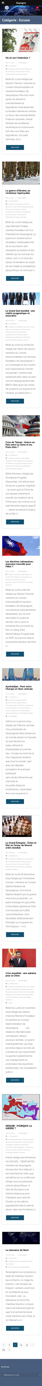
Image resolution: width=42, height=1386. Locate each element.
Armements (19, 204)
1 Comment (12, 66)
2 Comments (12, 455)
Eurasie (12, 71)
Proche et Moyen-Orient (14, 997)
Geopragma (22, 63)
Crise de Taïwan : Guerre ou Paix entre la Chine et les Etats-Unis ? (20, 445)
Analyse (11, 69)
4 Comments (12, 856)
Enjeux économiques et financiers (18, 329)
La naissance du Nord (17, 1250)
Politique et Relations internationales (19, 994)
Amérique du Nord (14, 1139)
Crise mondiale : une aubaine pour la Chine (21, 974)
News (28, 71)
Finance (22, 580)
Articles (17, 69)
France (23, 209)
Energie (25, 207)
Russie (18, 217)
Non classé (10, 1264)
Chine (19, 207)
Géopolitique (25, 1267)
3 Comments (12, 697)
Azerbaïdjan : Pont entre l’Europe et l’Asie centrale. (19, 687)
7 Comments (12, 1136)
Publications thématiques (20, 710)
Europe (8, 209)
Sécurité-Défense (12, 713)
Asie (22, 69)
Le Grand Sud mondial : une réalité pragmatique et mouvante (20, 313)
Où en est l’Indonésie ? (18, 57)
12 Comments (13, 201)
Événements (20, 71)
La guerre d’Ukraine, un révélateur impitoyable (18, 192)
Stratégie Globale (26, 713)
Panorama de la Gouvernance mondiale (20, 992)
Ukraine (24, 217)
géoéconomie (11, 582)
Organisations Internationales (16, 74)
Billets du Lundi (11, 207)
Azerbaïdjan (12, 716)
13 (3, 1350)
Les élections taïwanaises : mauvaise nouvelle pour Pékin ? (20, 564)
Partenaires (10, 212)
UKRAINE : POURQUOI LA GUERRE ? (19, 1127)
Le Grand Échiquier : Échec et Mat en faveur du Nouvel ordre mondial (21, 845)
